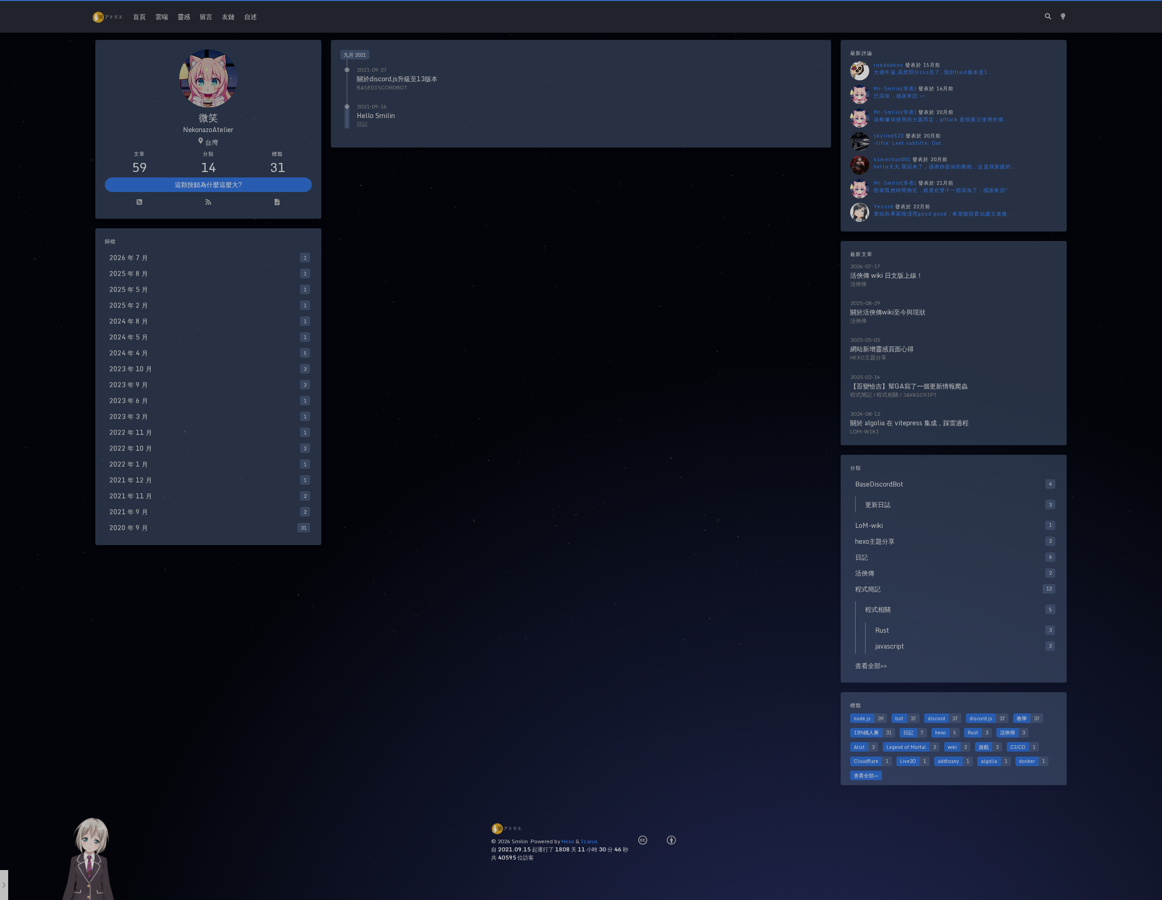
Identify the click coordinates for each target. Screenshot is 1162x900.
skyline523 (889, 135)
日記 (362, 124)
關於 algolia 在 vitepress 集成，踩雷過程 (909, 423)
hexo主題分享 (868, 357)
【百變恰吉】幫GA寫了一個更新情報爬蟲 (909, 386)
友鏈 (228, 16)
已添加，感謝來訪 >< (899, 95)
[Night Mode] (1063, 16)
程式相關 (887, 394)
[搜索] (1048, 16)
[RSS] (208, 202)
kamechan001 (892, 159)
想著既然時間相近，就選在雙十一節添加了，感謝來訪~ (940, 190)
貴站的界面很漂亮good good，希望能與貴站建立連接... (943, 213)
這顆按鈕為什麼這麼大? (208, 184)
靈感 (183, 16)
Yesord (883, 206)
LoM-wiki (864, 431)
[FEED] (277, 202)
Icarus (589, 841)
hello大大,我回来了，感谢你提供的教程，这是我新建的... (945, 166)
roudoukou (888, 65)
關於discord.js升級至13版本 (397, 79)
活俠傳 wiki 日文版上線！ (886, 275)
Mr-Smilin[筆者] (895, 88)
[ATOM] (139, 202)
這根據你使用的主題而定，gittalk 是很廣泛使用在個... (941, 119)
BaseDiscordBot (382, 87)
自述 (250, 16)
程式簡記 (861, 394)
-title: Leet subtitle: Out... (910, 143)
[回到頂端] (855, 882)
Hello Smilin (376, 115)
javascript (920, 394)
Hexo (567, 841)
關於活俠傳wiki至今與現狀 (888, 312)
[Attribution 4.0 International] (671, 840)
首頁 (139, 16)
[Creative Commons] (642, 840)
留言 (206, 16)
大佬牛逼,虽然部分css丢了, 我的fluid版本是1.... (934, 72)
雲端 (161, 16)
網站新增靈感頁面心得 (882, 349)
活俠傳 (858, 284)
